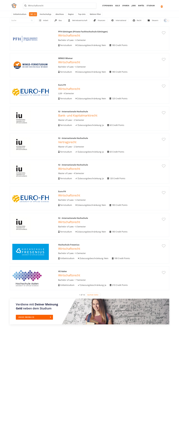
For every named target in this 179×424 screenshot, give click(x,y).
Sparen (125, 5)
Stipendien (107, 5)
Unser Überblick (26, 317)
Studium (151, 5)
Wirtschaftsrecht (69, 35)
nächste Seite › (93, 295)
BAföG (141, 5)
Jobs (134, 5)
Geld (117, 5)
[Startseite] (15, 5)
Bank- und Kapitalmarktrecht (77, 115)
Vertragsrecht (67, 142)
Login (161, 6)
